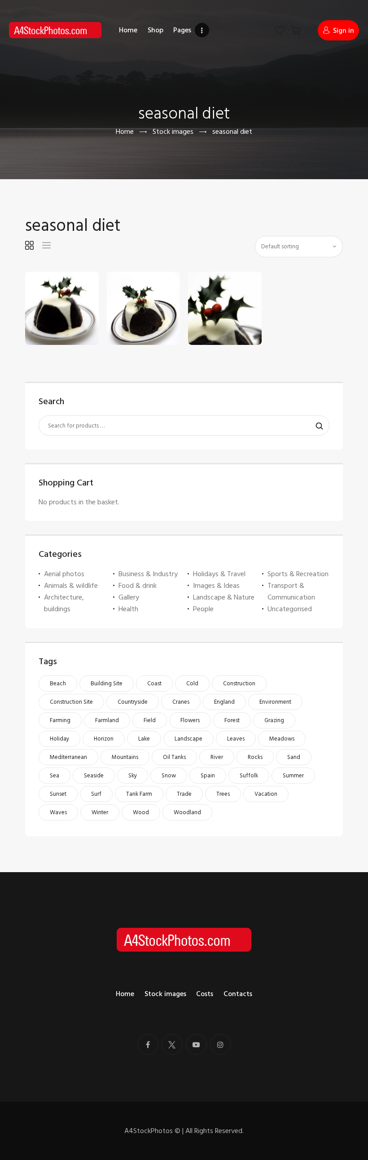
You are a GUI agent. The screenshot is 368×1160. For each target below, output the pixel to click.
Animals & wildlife (71, 585)
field (150, 720)
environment (275, 702)
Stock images (173, 131)
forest (232, 720)
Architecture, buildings (64, 603)
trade (184, 794)
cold (192, 683)
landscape (188, 739)
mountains (125, 757)
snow (169, 776)
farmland (107, 720)
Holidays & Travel (219, 574)
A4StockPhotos (152, 1131)
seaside (94, 776)
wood (141, 812)
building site (107, 683)
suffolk (249, 776)
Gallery (128, 597)
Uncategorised (289, 609)
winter (100, 812)
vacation (265, 794)
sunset (58, 794)
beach (58, 683)
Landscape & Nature (223, 597)
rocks (255, 757)
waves (58, 812)
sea (54, 776)
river (216, 757)
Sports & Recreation (298, 574)
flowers (190, 720)
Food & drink (137, 585)
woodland (187, 812)
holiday (59, 739)
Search (316, 425)
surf (96, 794)
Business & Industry (148, 574)
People (203, 609)
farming (60, 720)
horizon (104, 739)
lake (144, 739)
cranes (180, 702)
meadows (281, 739)
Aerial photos (64, 574)
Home (125, 132)
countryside (133, 702)
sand (293, 757)
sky (132, 776)
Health (128, 609)
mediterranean (68, 757)
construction (239, 683)
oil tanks (174, 757)
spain (208, 776)
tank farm (139, 794)
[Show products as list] (46, 245)
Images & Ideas (216, 585)
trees (223, 794)
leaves (236, 739)
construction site (71, 702)
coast (154, 683)
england (224, 702)
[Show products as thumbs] (29, 245)
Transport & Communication (291, 591)
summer (293, 776)
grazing (274, 720)
